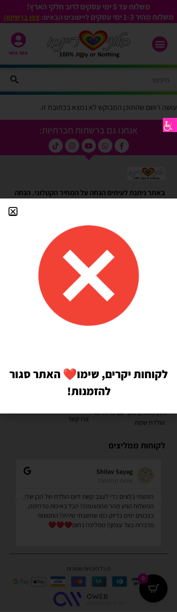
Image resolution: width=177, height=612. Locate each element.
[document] (88, 306)
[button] (13, 211)
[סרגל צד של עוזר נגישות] (170, 125)
